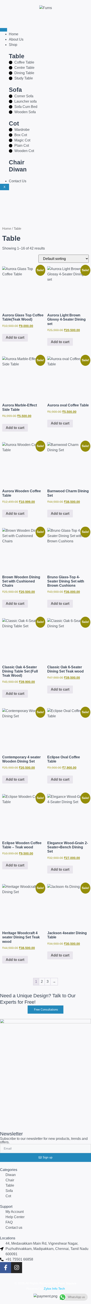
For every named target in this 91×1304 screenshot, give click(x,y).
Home (13, 34)
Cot (14, 123)
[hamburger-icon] (3, 30)
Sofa (15, 89)
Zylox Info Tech (54, 1288)
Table (16, 56)
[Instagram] (16, 1267)
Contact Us (17, 181)
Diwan (18, 169)
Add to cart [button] (15, 337)
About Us (16, 39)
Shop (13, 45)
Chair (17, 162)
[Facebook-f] (5, 1267)
